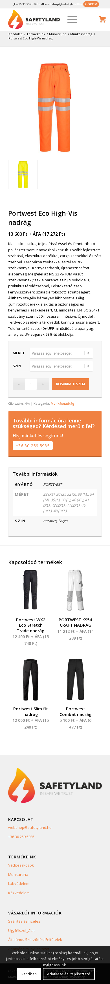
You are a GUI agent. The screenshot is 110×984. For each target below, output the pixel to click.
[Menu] (69, 19)
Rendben (29, 974)
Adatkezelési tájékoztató (68, 974)
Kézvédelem (19, 892)
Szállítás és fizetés (24, 921)
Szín (17, 365)
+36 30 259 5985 (33, 445)
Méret (19, 352)
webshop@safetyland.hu (30, 827)
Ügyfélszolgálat (21, 930)
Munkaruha (18, 874)
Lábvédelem (18, 883)
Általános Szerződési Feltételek (35, 939)
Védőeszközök (21, 865)
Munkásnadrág (62, 403)
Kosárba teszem (70, 384)
